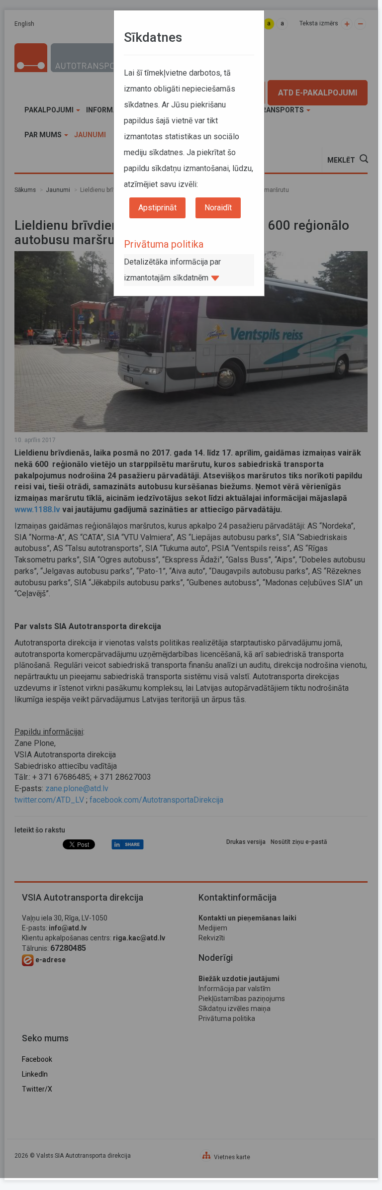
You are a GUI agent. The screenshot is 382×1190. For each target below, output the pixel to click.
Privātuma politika (163, 244)
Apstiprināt (157, 207)
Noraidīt (218, 207)
